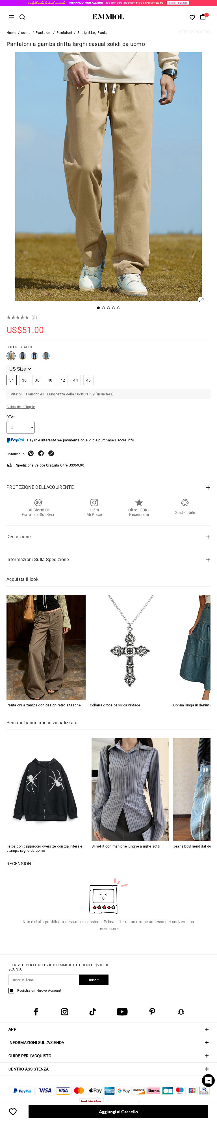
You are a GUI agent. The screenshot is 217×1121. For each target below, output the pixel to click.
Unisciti (93, 980)
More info (126, 440)
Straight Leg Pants (92, 33)
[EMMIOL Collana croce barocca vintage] (129, 647)
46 (88, 380)
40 (50, 380)
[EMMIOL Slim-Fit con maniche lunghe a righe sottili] (130, 789)
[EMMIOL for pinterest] (152, 1012)
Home (11, 33)
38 (37, 380)
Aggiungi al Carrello (118, 1111)
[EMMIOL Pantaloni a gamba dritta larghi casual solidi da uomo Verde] (46, 358)
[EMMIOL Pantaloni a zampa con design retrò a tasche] (46, 647)
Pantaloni (43, 33)
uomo (26, 33)
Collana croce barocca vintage (115, 705)
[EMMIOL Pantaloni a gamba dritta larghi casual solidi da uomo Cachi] (11, 358)
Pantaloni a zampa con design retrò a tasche (43, 705)
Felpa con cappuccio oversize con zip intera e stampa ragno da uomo (44, 848)
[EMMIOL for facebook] (36, 1012)
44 (75, 380)
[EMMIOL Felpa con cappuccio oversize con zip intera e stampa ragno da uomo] (45, 789)
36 (24, 380)
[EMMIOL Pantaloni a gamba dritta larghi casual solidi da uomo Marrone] (22, 358)
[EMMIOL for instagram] (64, 1012)
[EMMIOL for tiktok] (93, 1012)
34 (11, 380)
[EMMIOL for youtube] (122, 1012)
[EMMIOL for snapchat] (181, 1012)
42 (62, 380)
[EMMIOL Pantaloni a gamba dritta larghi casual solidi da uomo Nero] (34, 358)
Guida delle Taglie (20, 407)
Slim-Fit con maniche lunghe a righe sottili (127, 846)
